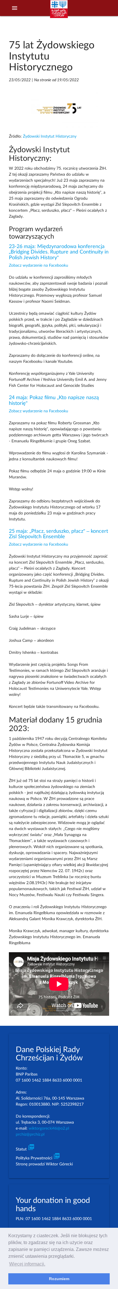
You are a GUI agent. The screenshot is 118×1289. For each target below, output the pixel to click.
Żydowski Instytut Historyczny (49, 136)
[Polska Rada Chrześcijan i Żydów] (59, 11)
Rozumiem (59, 1278)
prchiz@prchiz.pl (30, 1134)
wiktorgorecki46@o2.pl (49, 1128)
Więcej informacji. (27, 1264)
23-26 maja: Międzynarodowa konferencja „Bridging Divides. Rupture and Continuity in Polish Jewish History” (59, 252)
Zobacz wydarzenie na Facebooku (38, 266)
